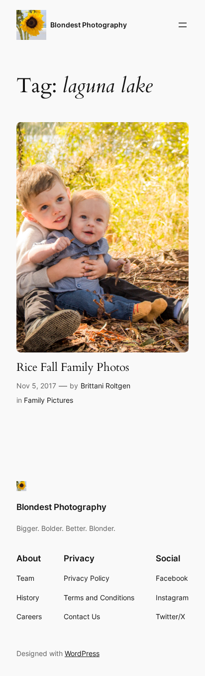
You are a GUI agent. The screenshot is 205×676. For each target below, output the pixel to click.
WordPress (82, 653)
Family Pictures (48, 400)
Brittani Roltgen (105, 385)
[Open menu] (183, 25)
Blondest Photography (88, 24)
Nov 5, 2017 (36, 385)
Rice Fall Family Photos (72, 367)
